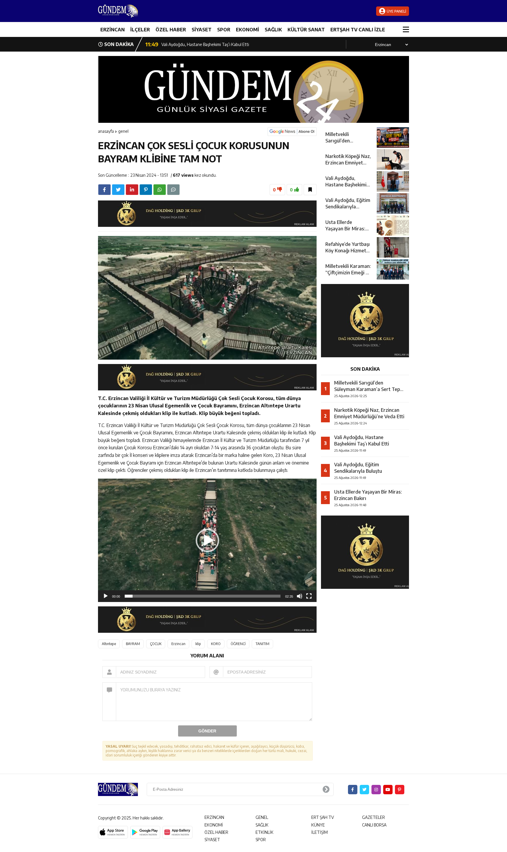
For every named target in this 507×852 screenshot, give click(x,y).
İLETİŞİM (319, 832)
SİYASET (202, 30)
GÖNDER (207, 731)
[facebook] (104, 189)
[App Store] (113, 832)
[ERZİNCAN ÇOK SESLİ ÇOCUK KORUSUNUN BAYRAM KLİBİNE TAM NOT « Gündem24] (133, 11)
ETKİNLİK (264, 832)
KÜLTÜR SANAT (306, 30)
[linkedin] (132, 189)
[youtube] (388, 789)
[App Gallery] (177, 832)
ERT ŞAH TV (322, 817)
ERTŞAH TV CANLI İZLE (357, 30)
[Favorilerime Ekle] (310, 189)
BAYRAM (133, 644)
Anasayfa (106, 131)
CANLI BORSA (374, 824)
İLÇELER (140, 30)
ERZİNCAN (112, 30)
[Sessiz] (299, 596)
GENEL (123, 131)
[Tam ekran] (309, 596)
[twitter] (118, 189)
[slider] (202, 596)
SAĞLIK (273, 30)
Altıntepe (109, 644)
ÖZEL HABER (171, 30)
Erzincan (178, 644)
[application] (207, 540)
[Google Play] (145, 832)
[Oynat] (106, 596)
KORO (216, 644)
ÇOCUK (155, 644)
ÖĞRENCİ (238, 644)
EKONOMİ (247, 30)
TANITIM (262, 644)
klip (198, 644)
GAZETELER (373, 817)
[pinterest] (145, 189)
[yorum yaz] (173, 189)
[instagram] (376, 789)
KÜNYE (318, 824)
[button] (207, 540)
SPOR (223, 30)
